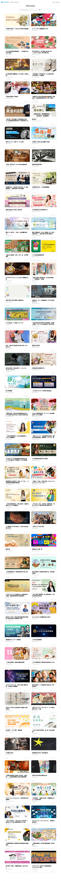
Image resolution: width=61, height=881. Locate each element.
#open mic (34, 712)
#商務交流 (8, 192)
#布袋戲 (33, 147)
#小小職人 (8, 34)
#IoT (33, 826)
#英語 (33, 509)
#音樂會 (7, 305)
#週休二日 (8, 441)
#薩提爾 (7, 577)
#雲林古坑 (34, 667)
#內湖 (7, 758)
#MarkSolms (34, 577)
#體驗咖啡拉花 (8, 282)
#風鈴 (7, 712)
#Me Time (34, 192)
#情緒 (7, 871)
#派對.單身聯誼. (35, 101)
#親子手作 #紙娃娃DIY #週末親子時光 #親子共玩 (41, 848)
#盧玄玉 (7, 237)
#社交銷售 (8, 124)
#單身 (7, 169)
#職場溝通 (34, 599)
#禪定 (7, 396)
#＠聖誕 (33, 373)
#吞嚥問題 (8, 101)
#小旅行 (7, 554)
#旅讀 (7, 780)
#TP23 (33, 531)
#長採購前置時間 (35, 328)
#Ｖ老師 (7, 667)
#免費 (33, 780)
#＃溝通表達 (34, 871)
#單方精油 (8, 215)
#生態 (33, 735)
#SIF (33, 34)
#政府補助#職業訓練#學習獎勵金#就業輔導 (40, 554)
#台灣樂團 (8, 328)
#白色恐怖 (34, 237)
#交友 (33, 215)
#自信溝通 (8, 826)
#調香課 (33, 79)
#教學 (33, 463)
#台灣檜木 (34, 169)
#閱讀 (7, 418)
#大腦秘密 (8, 509)
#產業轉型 (8, 599)
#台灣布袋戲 (8, 79)
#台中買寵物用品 (35, 418)
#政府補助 (8, 848)
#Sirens (7, 373)
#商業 (7, 644)
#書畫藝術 (34, 282)
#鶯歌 (7, 735)
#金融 (33, 305)
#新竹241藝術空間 (35, 260)
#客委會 (33, 56)
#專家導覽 (8, 260)
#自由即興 (8, 803)
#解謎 (7, 56)
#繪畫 (7, 350)
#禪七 (33, 124)
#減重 (7, 486)
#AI (6, 147)
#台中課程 (34, 441)
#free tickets (34, 486)
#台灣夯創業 (8, 622)
